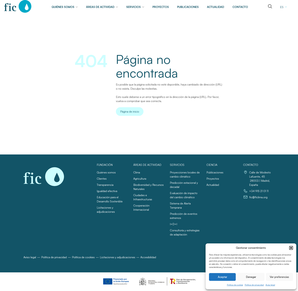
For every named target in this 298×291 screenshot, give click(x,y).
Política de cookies (235, 285)
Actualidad (215, 7)
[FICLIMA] (18, 6)
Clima (136, 172)
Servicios (133, 7)
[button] (291, 248)
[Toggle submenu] (78, 7)
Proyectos (160, 7)
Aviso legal (270, 285)
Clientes (102, 178)
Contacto (240, 7)
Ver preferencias (279, 277)
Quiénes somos (106, 172)
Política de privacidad (254, 285)
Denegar (251, 277)
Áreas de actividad (100, 7)
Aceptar (222, 277)
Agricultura (139, 178)
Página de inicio (129, 111)
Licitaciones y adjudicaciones (117, 257)
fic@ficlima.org (258, 197)
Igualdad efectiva (107, 191)
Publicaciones (188, 7)
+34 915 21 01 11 (259, 191)
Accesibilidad (148, 257)
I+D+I (173, 224)
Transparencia (105, 185)
